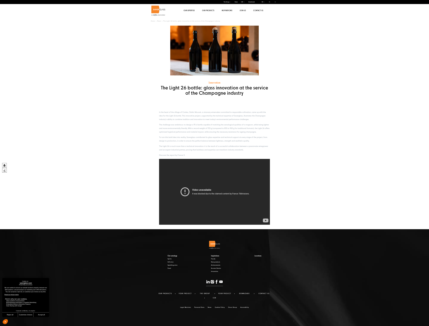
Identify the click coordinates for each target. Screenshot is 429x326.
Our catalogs (172, 256)
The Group (226, 2)
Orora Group (232, 307)
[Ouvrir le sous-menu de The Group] (230, 2)
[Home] (158, 10)
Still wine (170, 262)
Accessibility (244, 307)
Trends (213, 259)
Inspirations (227, 11)
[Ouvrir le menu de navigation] (275, 2)
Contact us (258, 11)
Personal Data (199, 307)
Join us (243, 11)
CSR (242, 2)
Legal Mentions (185, 307)
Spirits (170, 259)
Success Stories (216, 268)
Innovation (214, 271)
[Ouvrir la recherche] (269, 2)
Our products (208, 11)
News (236, 2)
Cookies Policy (220, 307)
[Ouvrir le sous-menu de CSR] (244, 2)
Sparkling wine (172, 265)
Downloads (251, 2)
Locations (257, 256)
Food (169, 268)
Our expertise (189, 11)
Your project (185, 293)
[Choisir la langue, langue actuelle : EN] (264, 2)
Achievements (215, 265)
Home (153, 21)
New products (215, 262)
